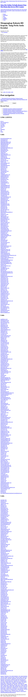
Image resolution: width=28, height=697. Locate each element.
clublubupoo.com (4, 277)
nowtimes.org (3, 649)
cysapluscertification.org (5, 643)
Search (2, 101)
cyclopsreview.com (4, 412)
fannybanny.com (4, 290)
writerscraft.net (4, 564)
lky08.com (3, 577)
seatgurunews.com (4, 372)
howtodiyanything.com (5, 438)
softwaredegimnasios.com (6, 466)
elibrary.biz (3, 381)
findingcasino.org (4, 224)
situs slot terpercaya (5, 122)
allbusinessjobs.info (5, 144)
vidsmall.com (3, 248)
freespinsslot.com (4, 181)
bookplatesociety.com (5, 364)
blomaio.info (3, 635)
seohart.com (3, 473)
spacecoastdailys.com (5, 468)
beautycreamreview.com (5, 410)
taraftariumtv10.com (5, 599)
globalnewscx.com (4, 214)
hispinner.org (3, 552)
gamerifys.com (4, 501)
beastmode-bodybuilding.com (7, 147)
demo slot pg (18, 685)
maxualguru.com (4, 178)
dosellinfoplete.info (4, 636)
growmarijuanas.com (5, 194)
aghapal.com (3, 384)
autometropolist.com (5, 409)
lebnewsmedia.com (4, 365)
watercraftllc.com (4, 399)
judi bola (9, 678)
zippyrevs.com (4, 527)
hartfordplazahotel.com (5, 664)
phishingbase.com (4, 302)
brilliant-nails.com (4, 602)
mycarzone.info (4, 241)
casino (4, 92)
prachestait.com (4, 616)
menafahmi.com (4, 446)
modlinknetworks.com (5, 293)
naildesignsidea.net (4, 395)
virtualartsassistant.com (5, 261)
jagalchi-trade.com (4, 348)
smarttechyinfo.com (5, 175)
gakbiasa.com (3, 668)
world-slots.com (4, 157)
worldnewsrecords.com (5, 250)
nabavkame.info (4, 666)
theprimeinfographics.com (6, 262)
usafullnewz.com (4, 319)
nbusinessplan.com (4, 509)
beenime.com (3, 264)
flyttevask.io (3, 662)
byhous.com (3, 663)
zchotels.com (3, 457)
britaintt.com (3, 490)
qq (1, 128)
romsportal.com (4, 309)
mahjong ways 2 (7, 690)
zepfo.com (3, 458)
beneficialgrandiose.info (5, 634)
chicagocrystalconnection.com (7, 670)
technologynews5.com (5, 459)
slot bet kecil (23, 691)
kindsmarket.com (4, 584)
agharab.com (3, 390)
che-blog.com (3, 159)
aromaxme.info (4, 628)
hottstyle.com (3, 437)
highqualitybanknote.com (6, 434)
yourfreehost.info (4, 357)
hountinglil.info (4, 164)
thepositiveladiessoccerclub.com (7, 392)
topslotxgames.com (4, 532)
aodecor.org (3, 647)
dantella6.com (3, 534)
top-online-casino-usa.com (6, 539)
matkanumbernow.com (5, 529)
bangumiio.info (4, 631)
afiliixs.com (3, 402)
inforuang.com (4, 582)
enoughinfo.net (4, 655)
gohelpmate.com (4, 561)
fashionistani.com (4, 423)
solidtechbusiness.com (5, 252)
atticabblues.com (4, 407)
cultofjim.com (3, 339)
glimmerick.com (4, 340)
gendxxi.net (3, 238)
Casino (4, 17)
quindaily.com (3, 478)
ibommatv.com (4, 505)
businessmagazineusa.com (6, 245)
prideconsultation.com (5, 163)
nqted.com (3, 450)
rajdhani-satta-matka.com (6, 563)
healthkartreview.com (5, 432)
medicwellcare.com (4, 247)
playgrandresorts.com (5, 307)
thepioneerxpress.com (5, 515)
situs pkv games (4, 677)
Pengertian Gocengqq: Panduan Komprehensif (12, 108)
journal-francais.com (5, 606)
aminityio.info (3, 623)
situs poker (3, 125)
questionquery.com (4, 600)
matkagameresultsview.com (6, 550)
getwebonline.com (4, 574)
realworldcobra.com (5, 226)
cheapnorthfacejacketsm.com (6, 358)
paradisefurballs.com (5, 182)
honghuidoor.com (4, 540)
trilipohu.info (3, 672)
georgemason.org (4, 139)
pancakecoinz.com (4, 160)
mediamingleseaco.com (5, 609)
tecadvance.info (4, 622)
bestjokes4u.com (4, 166)
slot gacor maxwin (16, 691)
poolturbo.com (4, 615)
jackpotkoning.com (4, 292)
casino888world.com (5, 268)
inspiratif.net (3, 502)
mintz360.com (3, 172)
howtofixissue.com (4, 516)
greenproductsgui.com (5, 186)
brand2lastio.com (4, 568)
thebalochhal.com (4, 326)
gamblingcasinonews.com (6, 522)
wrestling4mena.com (5, 566)
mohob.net (3, 173)
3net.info (2, 374)
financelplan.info (4, 149)
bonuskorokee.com (4, 280)
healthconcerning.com (5, 187)
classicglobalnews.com (5, 488)
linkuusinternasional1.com (6, 368)
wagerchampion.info (5, 229)
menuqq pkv (3, 687)
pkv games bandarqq (13, 676)
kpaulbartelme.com (4, 258)
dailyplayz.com (4, 286)
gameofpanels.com (4, 557)
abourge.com (3, 400)
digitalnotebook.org (5, 177)
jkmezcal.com (3, 270)
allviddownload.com (5, 519)
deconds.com (3, 492)
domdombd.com (4, 285)
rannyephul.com (4, 595)
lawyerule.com (4, 608)
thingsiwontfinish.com (5, 312)
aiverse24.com (3, 480)
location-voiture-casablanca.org (7, 257)
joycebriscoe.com (4, 333)
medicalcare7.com (4, 545)
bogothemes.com (4, 355)
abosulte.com (3, 479)
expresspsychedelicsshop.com (7, 422)
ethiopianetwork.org (5, 198)
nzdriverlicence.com (5, 451)
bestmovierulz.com (4, 347)
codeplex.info (3, 375)
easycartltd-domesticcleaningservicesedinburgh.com (11, 493)
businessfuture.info (4, 150)
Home (4, 14)
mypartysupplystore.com (6, 335)
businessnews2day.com (5, 249)
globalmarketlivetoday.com (6, 427)
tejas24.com (3, 614)
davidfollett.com (4, 341)
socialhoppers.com (4, 571)
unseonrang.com (4, 208)
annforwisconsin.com (5, 336)
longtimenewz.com (4, 295)
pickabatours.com (4, 146)
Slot (4, 16)
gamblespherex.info (5, 234)
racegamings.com (4, 303)
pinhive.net (3, 656)
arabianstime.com (4, 406)
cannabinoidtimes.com (5, 185)
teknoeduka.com (4, 460)
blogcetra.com (3, 210)
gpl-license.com (4, 429)
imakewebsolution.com (5, 158)
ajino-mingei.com (4, 356)
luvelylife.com (3, 585)
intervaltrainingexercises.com (6, 271)
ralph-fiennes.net (4, 578)
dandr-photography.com (5, 603)
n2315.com (3, 573)
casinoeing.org (4, 650)
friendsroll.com (4, 369)
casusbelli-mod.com (5, 363)
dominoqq (3, 129)
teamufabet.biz (4, 517)
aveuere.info (3, 184)
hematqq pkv (15, 687)
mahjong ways (17, 680)
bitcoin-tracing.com (4, 485)
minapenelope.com (4, 350)
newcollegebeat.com (5, 342)
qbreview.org (3, 525)
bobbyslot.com (4, 170)
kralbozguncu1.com (5, 441)
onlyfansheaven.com (5, 575)
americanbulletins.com (5, 404)
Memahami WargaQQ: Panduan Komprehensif (12, 112)
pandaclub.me (3, 661)
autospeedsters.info (4, 228)
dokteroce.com (4, 605)
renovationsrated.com (5, 471)
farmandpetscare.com (5, 203)
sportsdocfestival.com (5, 310)
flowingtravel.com (4, 541)
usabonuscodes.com (5, 464)
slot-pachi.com (4, 180)
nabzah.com (3, 547)
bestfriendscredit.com (5, 379)
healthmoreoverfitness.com (6, 531)
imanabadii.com (4, 671)
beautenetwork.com (5, 483)
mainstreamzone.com (5, 193)
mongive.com (3, 549)
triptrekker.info (4, 237)
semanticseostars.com (5, 192)
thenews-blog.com (4, 461)
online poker (8, 682)
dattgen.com (3, 413)
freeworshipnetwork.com (6, 398)
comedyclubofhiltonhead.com (7, 259)
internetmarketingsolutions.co (7, 212)
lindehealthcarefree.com (5, 143)
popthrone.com (4, 156)
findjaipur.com (3, 337)
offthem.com (3, 504)
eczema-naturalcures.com (6, 382)
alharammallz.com (4, 403)
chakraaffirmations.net (5, 165)
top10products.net (4, 145)
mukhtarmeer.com (4, 447)
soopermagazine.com (5, 467)
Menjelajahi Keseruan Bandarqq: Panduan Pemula (12, 98)
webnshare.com (4, 195)
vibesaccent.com (4, 328)
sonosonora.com (4, 367)
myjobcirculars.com (5, 530)
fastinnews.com (4, 289)
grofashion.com (4, 299)
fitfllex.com (3, 580)
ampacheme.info (4, 626)
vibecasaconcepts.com (5, 242)
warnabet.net (3, 657)
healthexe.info (3, 620)
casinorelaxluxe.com (5, 283)
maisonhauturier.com (5, 444)
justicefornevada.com (5, 200)
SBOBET (5, 18)
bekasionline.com (4, 508)
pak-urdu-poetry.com (5, 209)
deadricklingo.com (4, 231)
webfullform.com (4, 518)
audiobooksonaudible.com (6, 482)
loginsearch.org (4, 645)
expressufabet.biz (4, 512)
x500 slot (13, 679)
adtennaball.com (4, 546)
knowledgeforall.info (5, 567)
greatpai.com (3, 396)
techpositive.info (4, 207)
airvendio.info (3, 619)
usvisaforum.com (4, 346)
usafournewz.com (4, 325)
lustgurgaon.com (4, 167)
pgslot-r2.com (3, 454)
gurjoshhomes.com (4, 360)
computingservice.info (5, 205)
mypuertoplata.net (4, 513)
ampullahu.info (4, 627)
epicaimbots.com (4, 419)
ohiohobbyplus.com (5, 354)
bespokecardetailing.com (6, 378)
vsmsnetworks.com (4, 503)
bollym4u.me (3, 658)
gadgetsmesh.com (4, 199)
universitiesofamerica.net (6, 523)
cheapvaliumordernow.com (6, 263)
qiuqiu (2, 131)
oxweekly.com (4, 588)
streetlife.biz (3, 652)
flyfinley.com (3, 161)
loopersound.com (4, 349)
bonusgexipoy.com (4, 282)
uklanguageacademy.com (6, 142)
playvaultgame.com (5, 306)
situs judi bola (24, 685)
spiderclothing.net (4, 370)
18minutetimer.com (4, 191)
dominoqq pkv (21, 683)
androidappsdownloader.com (6, 558)
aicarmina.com (4, 334)
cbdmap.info (3, 152)
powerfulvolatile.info (5, 638)
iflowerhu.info (3, 669)
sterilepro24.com (4, 251)
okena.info (3, 376)
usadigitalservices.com (5, 570)
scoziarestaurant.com (5, 472)
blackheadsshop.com (5, 256)
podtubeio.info (4, 637)
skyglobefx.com (4, 233)
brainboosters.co (4, 330)
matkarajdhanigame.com (6, 154)
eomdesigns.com (4, 236)
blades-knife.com (4, 221)
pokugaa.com (3, 305)
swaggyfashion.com (5, 598)
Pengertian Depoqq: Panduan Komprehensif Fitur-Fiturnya (15, 111)
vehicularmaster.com (5, 327)
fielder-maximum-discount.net (7, 579)
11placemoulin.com (5, 171)
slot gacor (25, 677)
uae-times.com (3, 499)
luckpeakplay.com (4, 297)
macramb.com (3, 586)
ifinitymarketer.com (4, 291)
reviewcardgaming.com (5, 254)
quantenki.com (4, 244)
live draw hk (3, 123)
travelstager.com (4, 593)
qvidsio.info (3, 640)
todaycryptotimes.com (5, 462)
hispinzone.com (4, 537)
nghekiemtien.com (4, 612)
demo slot (17, 679)
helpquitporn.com (4, 433)
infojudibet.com (4, 151)
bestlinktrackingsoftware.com (7, 276)
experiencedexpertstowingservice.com (8, 255)
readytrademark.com (5, 469)
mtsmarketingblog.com (5, 610)
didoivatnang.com (4, 415)
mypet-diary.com (4, 587)
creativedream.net (4, 572)
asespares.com (3, 405)
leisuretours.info (4, 201)
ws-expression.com (4, 455)
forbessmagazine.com (5, 426)
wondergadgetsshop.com (6, 371)
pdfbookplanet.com (4, 216)
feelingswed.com (4, 424)
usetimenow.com (4, 559)
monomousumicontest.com (6, 230)
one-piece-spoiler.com (5, 222)
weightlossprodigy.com (5, 174)
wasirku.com (3, 613)
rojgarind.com (3, 188)
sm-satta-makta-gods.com (6, 465)
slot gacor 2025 (4, 678)
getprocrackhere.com (5, 288)
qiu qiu (2, 127)
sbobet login (9, 686)
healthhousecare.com (5, 431)
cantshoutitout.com (4, 511)
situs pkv (16, 684)
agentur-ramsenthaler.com (6, 235)
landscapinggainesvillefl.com (6, 443)
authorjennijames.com (5, 386)
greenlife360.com (4, 510)
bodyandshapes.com (5, 486)
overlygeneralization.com (6, 196)
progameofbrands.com (5, 524)
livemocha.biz (3, 651)
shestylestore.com (4, 311)
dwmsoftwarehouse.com (6, 417)
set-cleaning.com (4, 474)
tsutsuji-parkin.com (4, 389)
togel (12, 92)
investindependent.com (5, 440)
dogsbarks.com (4, 416)
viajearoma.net (4, 388)
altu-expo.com (3, 385)
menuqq (2, 676)
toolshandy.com (4, 592)
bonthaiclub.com (4, 362)
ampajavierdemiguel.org (5, 329)
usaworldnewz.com (5, 321)
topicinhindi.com (4, 140)
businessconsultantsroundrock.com (8, 487)
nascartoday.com (4, 448)
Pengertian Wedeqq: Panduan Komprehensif (12, 109)
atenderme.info (4, 630)
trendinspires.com (4, 594)
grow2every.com (4, 430)
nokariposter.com (4, 554)
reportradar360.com (5, 596)
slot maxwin (7, 679)
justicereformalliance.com (6, 351)
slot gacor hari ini (20, 678)
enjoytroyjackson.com (5, 418)
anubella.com (3, 481)
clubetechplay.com (4, 284)
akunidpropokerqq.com (5, 377)
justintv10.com (4, 607)
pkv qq (2, 121)
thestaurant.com (4, 275)
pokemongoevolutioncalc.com (7, 300)
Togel (4, 19)
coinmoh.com (3, 411)
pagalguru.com (4, 452)
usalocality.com (4, 323)
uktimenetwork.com (5, 320)
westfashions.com (4, 591)
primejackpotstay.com (5, 304)
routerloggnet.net (4, 533)
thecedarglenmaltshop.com (6, 138)
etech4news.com (4, 420)
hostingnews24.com (5, 436)
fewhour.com (3, 189)
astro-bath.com (4, 383)
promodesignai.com (5, 475)
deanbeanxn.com (4, 153)
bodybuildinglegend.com (6, 601)
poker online (3, 689)
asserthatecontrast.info (5, 629)
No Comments (4, 32)
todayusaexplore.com (5, 322)
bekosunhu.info (4, 633)
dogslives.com (3, 215)
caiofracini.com (4, 206)
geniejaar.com (3, 168)
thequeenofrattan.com (5, 219)
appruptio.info (3, 673)
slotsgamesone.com (4, 536)
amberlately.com (4, 332)
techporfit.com (3, 506)
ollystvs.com (3, 213)
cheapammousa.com (5, 391)
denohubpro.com (4, 220)
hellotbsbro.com (4, 202)
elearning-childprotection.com (7, 565)
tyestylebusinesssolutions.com (7, 272)
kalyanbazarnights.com (5, 538)
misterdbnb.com (4, 269)
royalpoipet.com (4, 273)
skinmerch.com (4, 344)
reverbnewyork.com (5, 343)
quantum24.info (4, 243)
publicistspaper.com (5, 476)
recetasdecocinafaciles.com (6, 393)
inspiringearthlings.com (5, 439)
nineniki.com (3, 543)
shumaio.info (3, 641)
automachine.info (4, 227)
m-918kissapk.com (4, 665)
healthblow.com (4, 560)
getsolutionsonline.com (5, 551)
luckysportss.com (4, 296)
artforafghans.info (4, 617)
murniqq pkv (9, 687)
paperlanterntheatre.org (5, 397)
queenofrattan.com (4, 217)
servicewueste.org (4, 526)
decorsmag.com (4, 520)
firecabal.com (3, 425)
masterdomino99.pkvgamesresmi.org (8, 692)
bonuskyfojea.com (4, 279)
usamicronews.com (4, 298)
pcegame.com (3, 453)
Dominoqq (5, 15)
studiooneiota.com (4, 223)
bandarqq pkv (23, 680)
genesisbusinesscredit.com (6, 581)
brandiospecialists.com (5, 544)
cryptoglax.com (4, 353)
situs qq (22, 684)
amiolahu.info (3, 624)
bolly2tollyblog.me (4, 659)
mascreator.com (4, 445)
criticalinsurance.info (5, 553)
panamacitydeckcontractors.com (7, 589)
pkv (1, 130)
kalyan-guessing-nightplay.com (7, 556)
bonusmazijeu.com (4, 278)
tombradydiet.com (4, 361)
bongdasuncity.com (4, 179)
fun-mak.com (3, 266)
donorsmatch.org (4, 648)
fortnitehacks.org (4, 644)
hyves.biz (2, 654)
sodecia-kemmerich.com (5, 265)
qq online (2, 124)
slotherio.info (3, 642)
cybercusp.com (4, 489)
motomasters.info (4, 240)
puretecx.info (3, 621)
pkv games (8, 92)
